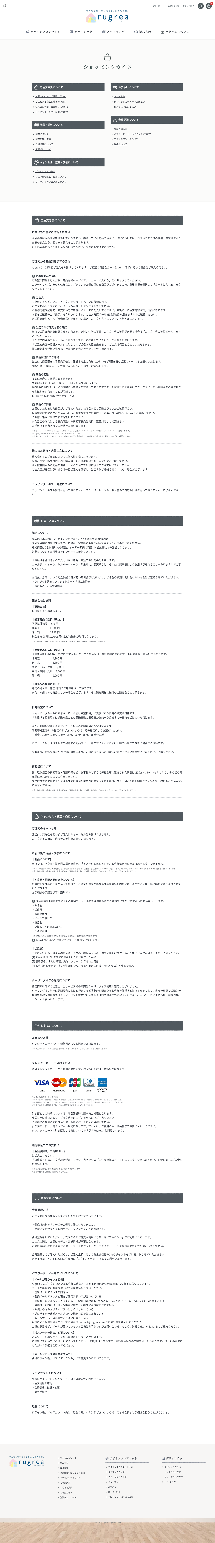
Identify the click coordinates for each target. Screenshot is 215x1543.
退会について (120, 144)
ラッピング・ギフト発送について (51, 111)
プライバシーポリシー (70, 1477)
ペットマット (114, 1481)
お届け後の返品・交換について (50, 176)
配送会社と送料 (43, 138)
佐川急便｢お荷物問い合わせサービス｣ (54, 396)
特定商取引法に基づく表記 (72, 1472)
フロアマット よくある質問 (120, 1496)
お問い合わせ (188, 6)
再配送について (43, 149)
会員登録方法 (120, 128)
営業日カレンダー (63, 551)
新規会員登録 (173, 6)
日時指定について (44, 144)
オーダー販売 (114, 1491)
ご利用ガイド (158, 6)
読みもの (64, 1462)
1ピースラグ (170, 1481)
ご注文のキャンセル (45, 171)
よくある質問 (66, 1487)
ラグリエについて (177, 32)
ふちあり (112, 1486)
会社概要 (64, 1467)
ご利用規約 (65, 1482)
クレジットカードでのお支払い (129, 101)
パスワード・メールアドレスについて (132, 133)
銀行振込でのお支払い (125, 106)
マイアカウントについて (126, 138)
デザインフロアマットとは (120, 1466)
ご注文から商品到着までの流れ (50, 101)
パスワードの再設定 (43, 1337)
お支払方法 (119, 96)
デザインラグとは (172, 1466)
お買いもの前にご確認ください (50, 96)
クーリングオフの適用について (50, 181)
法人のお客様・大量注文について (51, 106)
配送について (42, 133)
